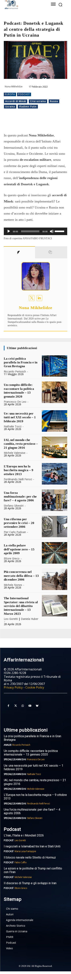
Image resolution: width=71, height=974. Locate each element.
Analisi (7, 744)
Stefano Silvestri (13, 505)
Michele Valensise (14, 453)
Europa (10, 94)
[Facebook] (19, 123)
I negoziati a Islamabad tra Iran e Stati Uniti (32, 846)
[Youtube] (30, 706)
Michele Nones (13, 585)
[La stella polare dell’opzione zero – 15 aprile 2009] (54, 553)
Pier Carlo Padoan (15, 532)
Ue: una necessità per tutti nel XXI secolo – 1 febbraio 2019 (20, 417)
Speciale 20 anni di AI (15, 759)
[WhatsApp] (37, 123)
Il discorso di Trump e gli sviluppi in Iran (30, 883)
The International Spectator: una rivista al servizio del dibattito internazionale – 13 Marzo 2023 (21, 605)
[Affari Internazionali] (23, 4)
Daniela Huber (29, 619)
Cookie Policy (34, 687)
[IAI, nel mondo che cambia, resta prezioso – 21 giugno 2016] (54, 447)
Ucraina (10, 106)
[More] (55, 123)
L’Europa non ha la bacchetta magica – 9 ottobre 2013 (18, 470)
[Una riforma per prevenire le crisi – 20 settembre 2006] (54, 526)
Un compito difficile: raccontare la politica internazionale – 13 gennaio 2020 (19, 390)
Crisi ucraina (38, 101)
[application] (35, 231)
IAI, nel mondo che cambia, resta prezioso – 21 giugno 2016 (21, 443)
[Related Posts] (51, 252)
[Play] (9, 231)
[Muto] (52, 231)
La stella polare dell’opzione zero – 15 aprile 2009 (19, 549)
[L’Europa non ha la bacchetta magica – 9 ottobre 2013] (54, 474)
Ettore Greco (12, 558)
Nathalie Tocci (12, 426)
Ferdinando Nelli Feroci (18, 479)
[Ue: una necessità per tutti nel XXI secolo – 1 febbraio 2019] (54, 421)
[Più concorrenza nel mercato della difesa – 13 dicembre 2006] (54, 579)
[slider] (60, 231)
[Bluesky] (37, 706)
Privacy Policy (13, 687)
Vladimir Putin (28, 106)
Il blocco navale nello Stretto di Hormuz (30, 857)
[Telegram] (45, 123)
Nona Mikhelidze (14, 86)
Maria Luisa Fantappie (25, 851)
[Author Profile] (19, 252)
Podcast (24, 94)
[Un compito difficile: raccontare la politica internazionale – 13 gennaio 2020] (54, 392)
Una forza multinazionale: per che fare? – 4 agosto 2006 (20, 496)
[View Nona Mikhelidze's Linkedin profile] (39, 298)
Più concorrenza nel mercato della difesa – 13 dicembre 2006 (21, 575)
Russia (54, 101)
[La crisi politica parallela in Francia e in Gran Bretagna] (54, 366)
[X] (28, 123)
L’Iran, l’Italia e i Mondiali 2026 (24, 835)
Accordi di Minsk (15, 101)
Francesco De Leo (15, 401)
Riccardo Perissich (15, 371)
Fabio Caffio (21, 862)
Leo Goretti (11, 619)
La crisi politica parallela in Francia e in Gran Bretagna (20, 362)
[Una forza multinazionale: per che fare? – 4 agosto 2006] (54, 500)
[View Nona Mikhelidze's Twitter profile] (32, 298)
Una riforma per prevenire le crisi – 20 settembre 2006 (19, 523)
